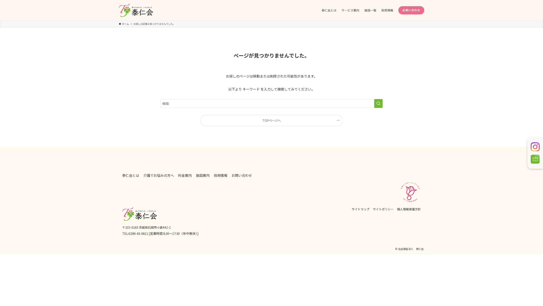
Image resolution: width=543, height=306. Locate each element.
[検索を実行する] (378, 103)
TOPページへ (271, 120)
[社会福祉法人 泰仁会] (136, 10)
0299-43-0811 (138, 233)
